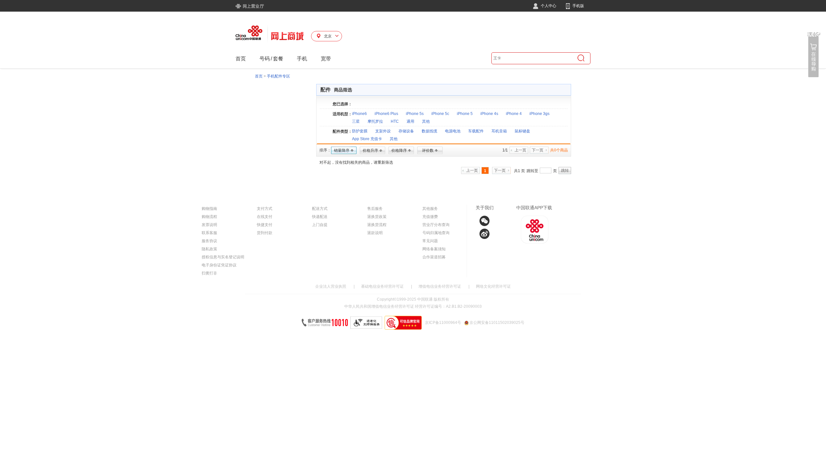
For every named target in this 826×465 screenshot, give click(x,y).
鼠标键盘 (522, 131)
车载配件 (476, 131)
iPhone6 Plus (386, 113)
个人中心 (548, 6)
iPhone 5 (465, 113)
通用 (410, 121)
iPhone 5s (415, 113)
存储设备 (406, 131)
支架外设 (383, 131)
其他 (426, 121)
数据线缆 (429, 131)
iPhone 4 (514, 113)
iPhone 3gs (539, 113)
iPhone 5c (440, 113)
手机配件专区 (278, 76)
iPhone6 (359, 113)
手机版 (577, 6)
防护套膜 (360, 131)
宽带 (326, 58)
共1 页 (519, 171)
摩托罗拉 (375, 121)
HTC (395, 121)
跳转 (565, 170)
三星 (356, 121)
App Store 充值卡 (367, 139)
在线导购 (814, 54)
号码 (264, 58)
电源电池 (452, 131)
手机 (302, 58)
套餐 (278, 58)
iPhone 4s (489, 113)
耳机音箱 (499, 131)
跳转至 (532, 171)
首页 (241, 58)
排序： (325, 150)
